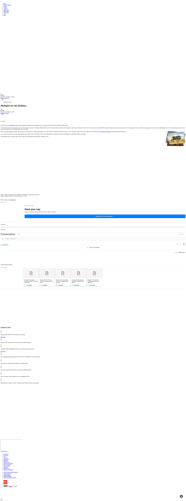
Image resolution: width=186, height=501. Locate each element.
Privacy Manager (7, 476)
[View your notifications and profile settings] (184, 244)
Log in (179, 234)
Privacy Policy (6, 465)
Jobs (4, 456)
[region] (93, 243)
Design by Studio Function (9, 477)
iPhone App (6, 461)
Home (4, 3)
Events (5, 7)
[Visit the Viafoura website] (182, 252)
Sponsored (3, 337)
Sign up (182, 234)
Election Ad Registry (8, 463)
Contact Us (6, 454)
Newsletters (6, 459)
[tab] (5, 244)
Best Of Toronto (7, 5)
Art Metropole (12, 125)
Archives (5, 458)
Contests (5, 9)
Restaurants (6, 11)
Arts (2, 94)
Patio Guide (6, 10)
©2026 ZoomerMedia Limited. (10, 472)
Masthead (5, 460)
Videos (5, 6)
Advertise (5, 455)
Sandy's (147, 127)
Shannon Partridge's (106, 131)
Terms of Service (7, 464)
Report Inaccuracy (5, 98)
